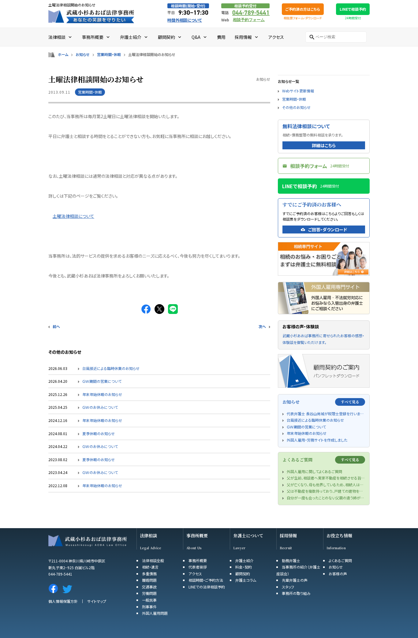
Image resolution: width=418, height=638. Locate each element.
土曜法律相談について (73, 216)
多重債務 (149, 573)
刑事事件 (149, 606)
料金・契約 (243, 566)
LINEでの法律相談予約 (206, 586)
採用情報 (288, 536)
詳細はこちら (324, 145)
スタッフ (288, 586)
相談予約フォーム (249, 20)
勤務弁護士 (291, 560)
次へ (262, 326)
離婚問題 (149, 580)
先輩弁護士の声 (295, 580)
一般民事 (149, 600)
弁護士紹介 (244, 560)
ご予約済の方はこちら (303, 9)
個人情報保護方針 (63, 601)
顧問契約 (242, 573)
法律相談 (148, 536)
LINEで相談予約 (353, 9)
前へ (56, 326)
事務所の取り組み (296, 593)
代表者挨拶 (197, 566)
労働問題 (149, 593)
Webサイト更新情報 (298, 90)
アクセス (195, 573)
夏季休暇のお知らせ (98, 433)
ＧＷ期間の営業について (101, 381)
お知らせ (83, 54)
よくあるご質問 (340, 560)
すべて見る (350, 401)
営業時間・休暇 (109, 54)
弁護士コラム (245, 580)
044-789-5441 (251, 12)
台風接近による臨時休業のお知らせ (111, 368)
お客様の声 (338, 573)
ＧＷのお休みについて (100, 407)
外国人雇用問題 (155, 613)
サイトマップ (96, 601)
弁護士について (248, 536)
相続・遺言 (150, 566)
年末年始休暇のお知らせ (102, 394)
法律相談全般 (153, 560)
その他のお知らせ (296, 107)
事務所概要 (197, 536)
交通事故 (149, 586)
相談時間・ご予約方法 (205, 580)
